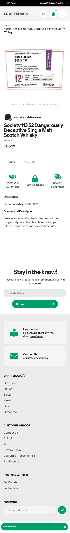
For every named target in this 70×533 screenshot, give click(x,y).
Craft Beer (10, 383)
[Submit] (62, 510)
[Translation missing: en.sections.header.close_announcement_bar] (67, 3)
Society (8, 140)
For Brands (10, 482)
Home (7, 25)
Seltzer (8, 394)
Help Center (36, 336)
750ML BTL (30, 162)
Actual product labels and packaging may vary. (35, 104)
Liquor (8, 388)
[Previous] (7, 3)
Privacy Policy (12, 450)
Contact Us (11, 432)
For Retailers (12, 488)
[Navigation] (63, 14)
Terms (8, 444)
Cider (7, 406)
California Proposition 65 (19, 455)
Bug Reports (11, 461)
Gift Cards (10, 412)
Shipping (9, 438)
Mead (7, 400)
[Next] (62, 3)
